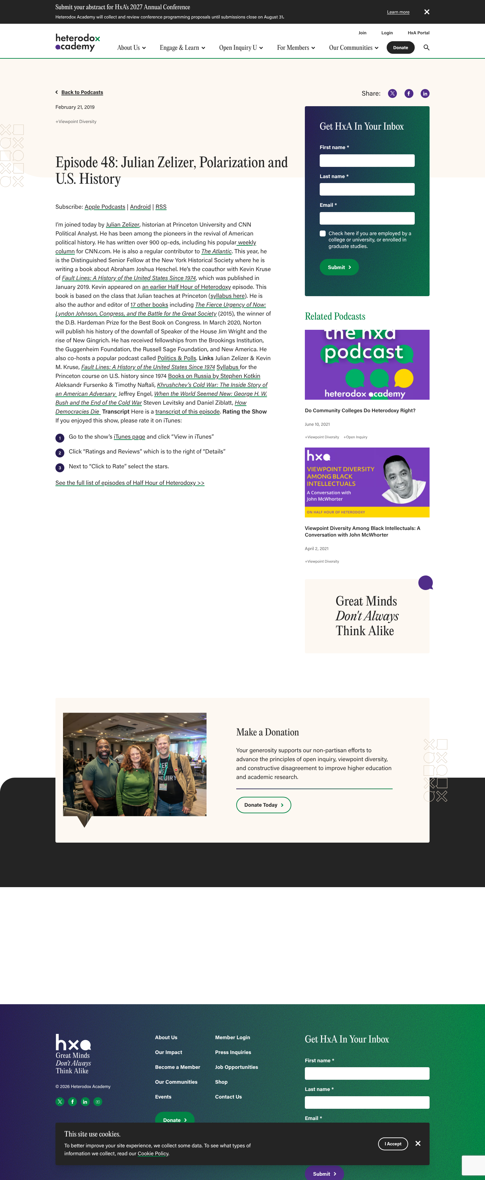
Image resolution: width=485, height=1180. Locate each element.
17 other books (149, 304)
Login (387, 33)
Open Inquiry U (238, 48)
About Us (128, 48)
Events (163, 1096)
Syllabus (228, 367)
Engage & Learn (179, 48)
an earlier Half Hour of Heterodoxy (186, 287)
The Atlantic (216, 251)
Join (363, 33)
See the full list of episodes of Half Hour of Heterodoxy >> (130, 482)
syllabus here (227, 295)
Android (140, 206)
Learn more (398, 12)
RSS (161, 206)
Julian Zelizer (123, 224)
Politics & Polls (176, 358)
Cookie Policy (153, 1153)
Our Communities (350, 48)
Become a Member (177, 1067)
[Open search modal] (427, 47)
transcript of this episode (187, 411)
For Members (293, 48)
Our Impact (168, 1052)
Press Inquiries (233, 1052)
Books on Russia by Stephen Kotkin (214, 376)
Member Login (232, 1037)
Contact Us (228, 1096)
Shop (221, 1081)
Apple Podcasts (105, 206)
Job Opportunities (236, 1067)
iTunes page (129, 436)
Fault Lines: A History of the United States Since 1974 (129, 278)
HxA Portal (419, 33)
